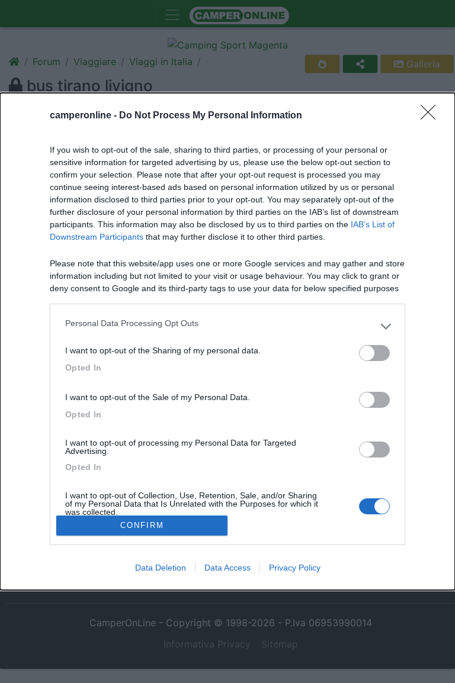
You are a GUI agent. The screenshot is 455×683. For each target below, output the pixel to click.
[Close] (432, 116)
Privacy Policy (295, 567)
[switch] (374, 353)
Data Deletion (160, 567)
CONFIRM (142, 525)
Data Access (227, 567)
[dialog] (227, 341)
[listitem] (227, 326)
